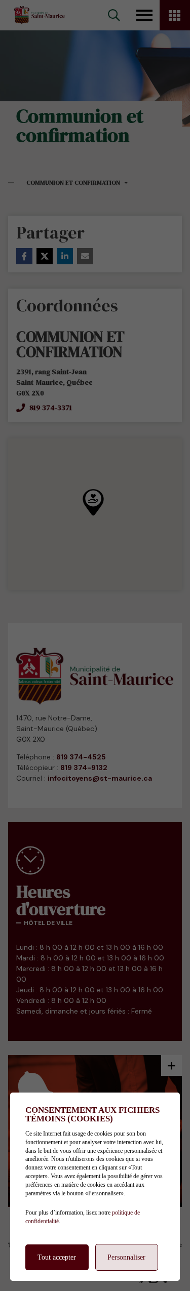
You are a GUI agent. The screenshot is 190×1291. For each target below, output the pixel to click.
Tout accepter (56, 1257)
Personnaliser (126, 1257)
